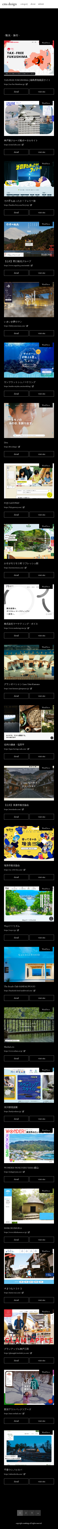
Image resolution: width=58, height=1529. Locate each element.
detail (16, 91)
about (32, 3)
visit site (41, 91)
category (24, 3)
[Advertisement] (29, 21)
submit (41, 3)
